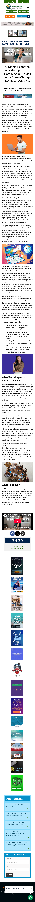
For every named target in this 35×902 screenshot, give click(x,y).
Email (7, 866)
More (28, 809)
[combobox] (22, 16)
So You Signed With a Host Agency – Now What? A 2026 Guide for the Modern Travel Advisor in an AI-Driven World (16, 833)
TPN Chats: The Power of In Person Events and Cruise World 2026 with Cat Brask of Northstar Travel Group (16, 844)
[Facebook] (12, 533)
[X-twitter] (17, 533)
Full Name (9, 859)
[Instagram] (22, 533)
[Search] (28, 16)
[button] (28, 7)
